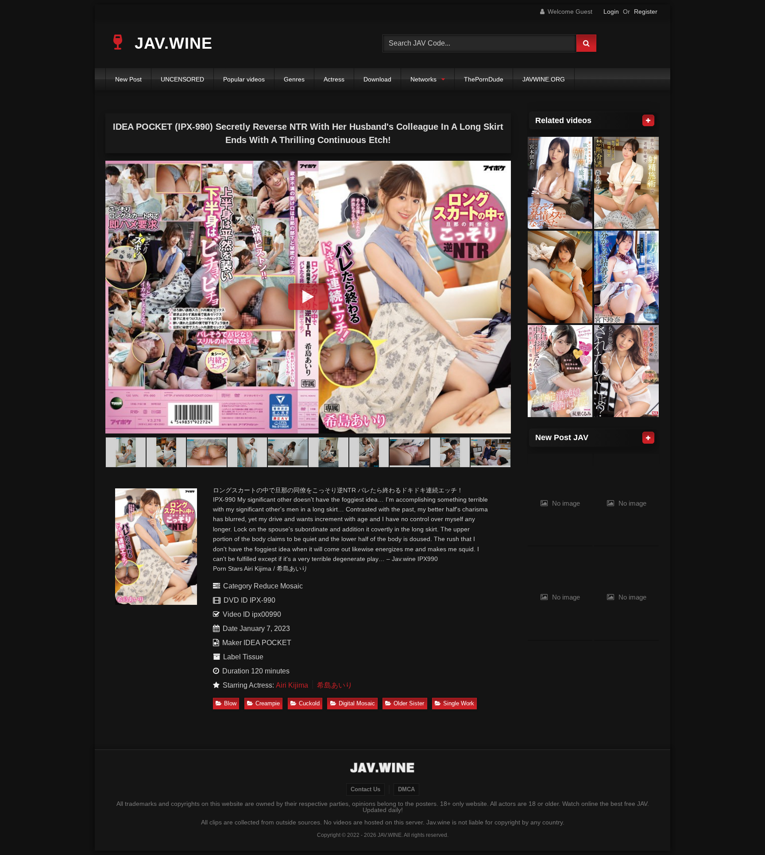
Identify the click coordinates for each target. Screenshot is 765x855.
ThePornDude (483, 79)
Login (611, 11)
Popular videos (244, 79)
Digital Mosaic (357, 703)
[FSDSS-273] (560, 277)
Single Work (458, 703)
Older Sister (409, 703)
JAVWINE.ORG (543, 79)
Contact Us (365, 789)
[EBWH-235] (560, 183)
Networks (423, 79)
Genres (294, 79)
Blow (230, 703)
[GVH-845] (626, 183)
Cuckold (309, 703)
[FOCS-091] (560, 371)
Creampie (267, 703)
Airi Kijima (292, 685)
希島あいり (334, 685)
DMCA (406, 789)
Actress (334, 79)
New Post (128, 79)
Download (377, 79)
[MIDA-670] (626, 277)
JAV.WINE (171, 43)
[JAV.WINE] (382, 768)
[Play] (308, 296)
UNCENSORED (182, 79)
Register (645, 11)
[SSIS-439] (626, 371)
